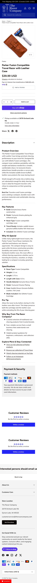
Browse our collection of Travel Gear (19, 350)
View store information (12, 126)
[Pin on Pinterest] (16, 131)
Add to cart (25, 102)
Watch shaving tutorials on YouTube (19, 353)
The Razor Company (11, 578)
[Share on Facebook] (13, 131)
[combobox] (18, 15)
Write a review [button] (18, 425)
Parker (9, 21)
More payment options (18, 113)
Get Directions (9, 522)
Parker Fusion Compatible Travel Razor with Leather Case (17, 22)
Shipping (4, 79)
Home (3, 21)
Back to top (18, 477)
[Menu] (34, 8)
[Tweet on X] (9, 131)
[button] (29, 8)
